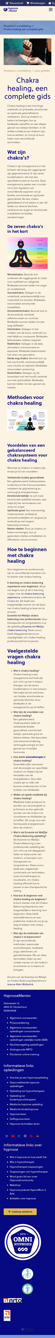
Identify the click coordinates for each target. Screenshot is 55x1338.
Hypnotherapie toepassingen (26, 1166)
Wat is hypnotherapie (22, 1162)
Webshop (15, 1185)
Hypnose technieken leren (25, 1123)
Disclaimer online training (24, 1054)
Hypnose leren (18, 1114)
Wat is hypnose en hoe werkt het (28, 1157)
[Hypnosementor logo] (10, 9)
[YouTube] (13, 1136)
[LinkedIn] (19, 1136)
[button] (51, 9)
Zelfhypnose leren (20, 1119)
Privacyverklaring (19, 1022)
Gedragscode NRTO (21, 1049)
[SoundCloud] (37, 1136)
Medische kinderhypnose (24, 1109)
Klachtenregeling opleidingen (27, 1044)
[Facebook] (7, 1136)
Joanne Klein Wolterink (20, 984)
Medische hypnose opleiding (26, 1104)
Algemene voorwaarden (23, 1018)
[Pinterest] (31, 1136)
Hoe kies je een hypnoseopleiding (29, 1077)
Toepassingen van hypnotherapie (29, 1171)
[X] (43, 1136)
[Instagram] (25, 1136)
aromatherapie (34, 757)
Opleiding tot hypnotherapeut (27, 1091)
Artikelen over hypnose (23, 1198)
